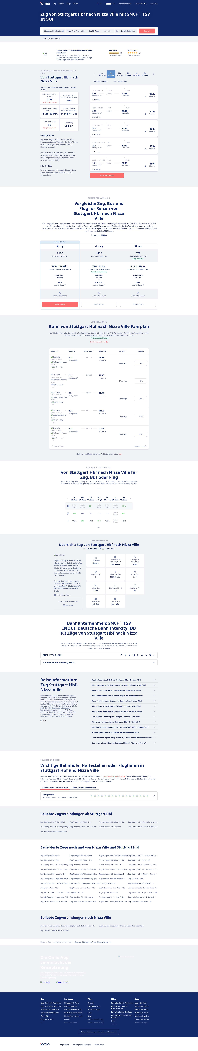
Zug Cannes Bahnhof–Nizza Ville (82, 926)
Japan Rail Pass (141, 1003)
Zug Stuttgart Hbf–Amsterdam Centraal (143, 869)
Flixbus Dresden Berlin (73, 1013)
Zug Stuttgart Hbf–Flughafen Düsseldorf (115, 869)
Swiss (90, 1013)
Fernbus (61, 4)
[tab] (100, 81)
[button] (94, 31)
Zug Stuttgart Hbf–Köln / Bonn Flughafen (56, 869)
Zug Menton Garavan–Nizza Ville (82, 888)
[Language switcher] (110, 3)
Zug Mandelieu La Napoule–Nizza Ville (143, 888)
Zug (55, 4)
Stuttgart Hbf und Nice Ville (114, 776)
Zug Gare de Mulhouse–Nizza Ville (53, 883)
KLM (89, 1016)
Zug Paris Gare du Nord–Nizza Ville (141, 897)
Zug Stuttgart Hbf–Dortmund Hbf (83, 827)
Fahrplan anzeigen (49, 128)
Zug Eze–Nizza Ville (135, 879)
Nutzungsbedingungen (81, 1044)
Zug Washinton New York (51, 1006)
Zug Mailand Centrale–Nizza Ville (111, 879)
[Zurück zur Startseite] (47, 3)
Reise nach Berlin (141, 1006)
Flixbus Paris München (73, 1016)
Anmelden (154, 4)
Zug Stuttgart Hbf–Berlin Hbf (81, 860)
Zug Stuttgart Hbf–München (110, 827)
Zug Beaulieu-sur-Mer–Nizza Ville (141, 883)
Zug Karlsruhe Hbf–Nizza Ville (139, 902)
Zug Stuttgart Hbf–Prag (79, 865)
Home (42, 942)
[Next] (153, 74)
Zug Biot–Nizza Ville (77, 892)
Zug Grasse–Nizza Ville (49, 888)
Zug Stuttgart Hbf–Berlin (50, 855)
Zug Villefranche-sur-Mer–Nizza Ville (54, 897)
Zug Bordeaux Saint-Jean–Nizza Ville (113, 902)
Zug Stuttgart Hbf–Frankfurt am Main (113, 855)
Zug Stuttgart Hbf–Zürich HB (110, 865)
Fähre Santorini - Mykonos (122, 1003)
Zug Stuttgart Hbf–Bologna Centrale (142, 874)
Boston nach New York (50, 1009)
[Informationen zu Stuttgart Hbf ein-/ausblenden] (154, 796)
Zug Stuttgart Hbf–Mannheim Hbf (53, 831)
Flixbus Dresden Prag (73, 1009)
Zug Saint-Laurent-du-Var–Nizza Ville (54, 892)
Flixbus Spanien (70, 1006)
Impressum (64, 1044)
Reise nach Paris (141, 1009)
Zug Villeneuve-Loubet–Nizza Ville (112, 888)
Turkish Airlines (94, 1006)
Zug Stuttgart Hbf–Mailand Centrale (142, 865)
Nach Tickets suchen (50, 102)
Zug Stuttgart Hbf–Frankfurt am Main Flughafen (147, 855)
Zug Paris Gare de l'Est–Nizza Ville (83, 902)
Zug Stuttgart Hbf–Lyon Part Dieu (83, 869)
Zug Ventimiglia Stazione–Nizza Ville (54, 926)
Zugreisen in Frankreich (63, 942)
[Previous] (67, 498)
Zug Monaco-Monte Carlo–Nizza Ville (54, 930)
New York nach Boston (50, 1013)
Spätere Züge (139, 446)
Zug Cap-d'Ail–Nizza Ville (108, 892)
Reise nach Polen (141, 1013)
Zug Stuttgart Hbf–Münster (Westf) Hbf (55, 827)
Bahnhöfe (45, 1016)
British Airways (94, 1009)
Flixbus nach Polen (71, 1003)
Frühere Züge (58, 446)
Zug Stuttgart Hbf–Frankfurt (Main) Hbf (55, 865)
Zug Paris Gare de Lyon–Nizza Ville (53, 902)
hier (120, 454)
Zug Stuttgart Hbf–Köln (49, 860)
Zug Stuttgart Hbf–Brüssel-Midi (52, 822)
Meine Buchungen (125, 4)
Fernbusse (68, 999)
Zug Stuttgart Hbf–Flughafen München (85, 874)
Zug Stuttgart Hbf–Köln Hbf (80, 822)
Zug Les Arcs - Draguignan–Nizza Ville (84, 883)
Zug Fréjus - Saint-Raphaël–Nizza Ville (142, 892)
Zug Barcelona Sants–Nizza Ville (111, 897)
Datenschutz (99, 1044)
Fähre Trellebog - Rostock (121, 1012)
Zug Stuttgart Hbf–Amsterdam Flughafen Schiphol (118, 874)
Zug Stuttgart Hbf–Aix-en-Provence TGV (143, 822)
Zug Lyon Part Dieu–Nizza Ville (81, 897)
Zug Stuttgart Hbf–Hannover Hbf (53, 874)
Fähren (75, 4)
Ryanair (91, 1003)
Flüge (69, 4)
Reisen (137, 999)
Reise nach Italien (142, 1016)
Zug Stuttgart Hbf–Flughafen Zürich (54, 879)
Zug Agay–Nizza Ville (107, 883)
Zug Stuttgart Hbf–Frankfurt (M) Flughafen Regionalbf (149, 827)
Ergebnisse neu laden (97, 342)
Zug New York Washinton (51, 1003)
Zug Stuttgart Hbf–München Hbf (111, 822)
